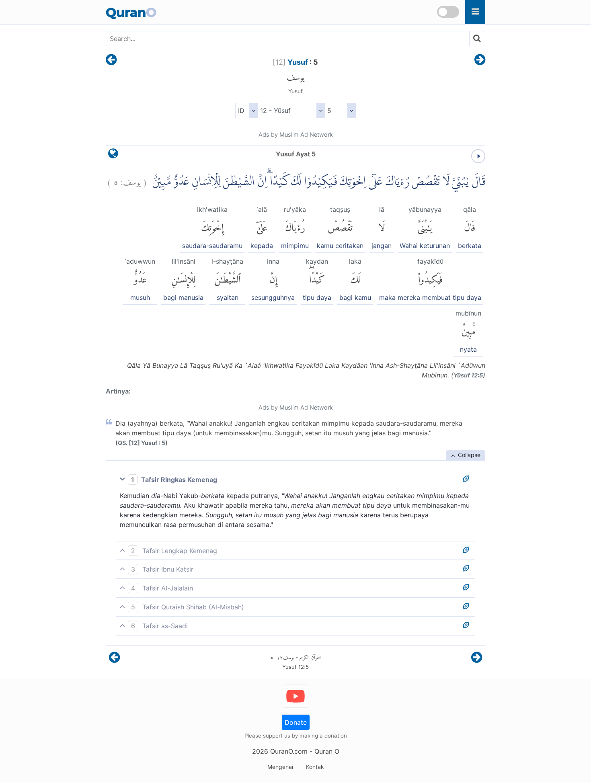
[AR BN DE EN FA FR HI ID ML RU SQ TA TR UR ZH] (246, 110)
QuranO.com (289, 751)
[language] (113, 155)
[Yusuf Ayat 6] (479, 60)
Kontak (315, 766)
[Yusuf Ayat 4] (111, 60)
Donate (296, 722)
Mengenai (280, 766)
